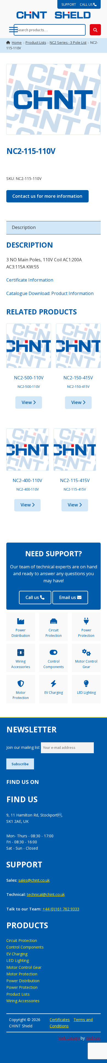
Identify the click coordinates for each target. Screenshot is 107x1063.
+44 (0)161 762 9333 (61, 909)
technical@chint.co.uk (46, 894)
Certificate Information (29, 280)
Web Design (69, 1038)
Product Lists (36, 42)
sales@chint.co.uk (34, 880)
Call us (86, 4)
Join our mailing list (23, 747)
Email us (68, 597)
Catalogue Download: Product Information (50, 293)
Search (95, 29)
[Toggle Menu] (13, 29)
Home (17, 42)
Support (68, 4)
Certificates (60, 1019)
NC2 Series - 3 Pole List (68, 42)
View (27, 402)
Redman (93, 1038)
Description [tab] (24, 227)
